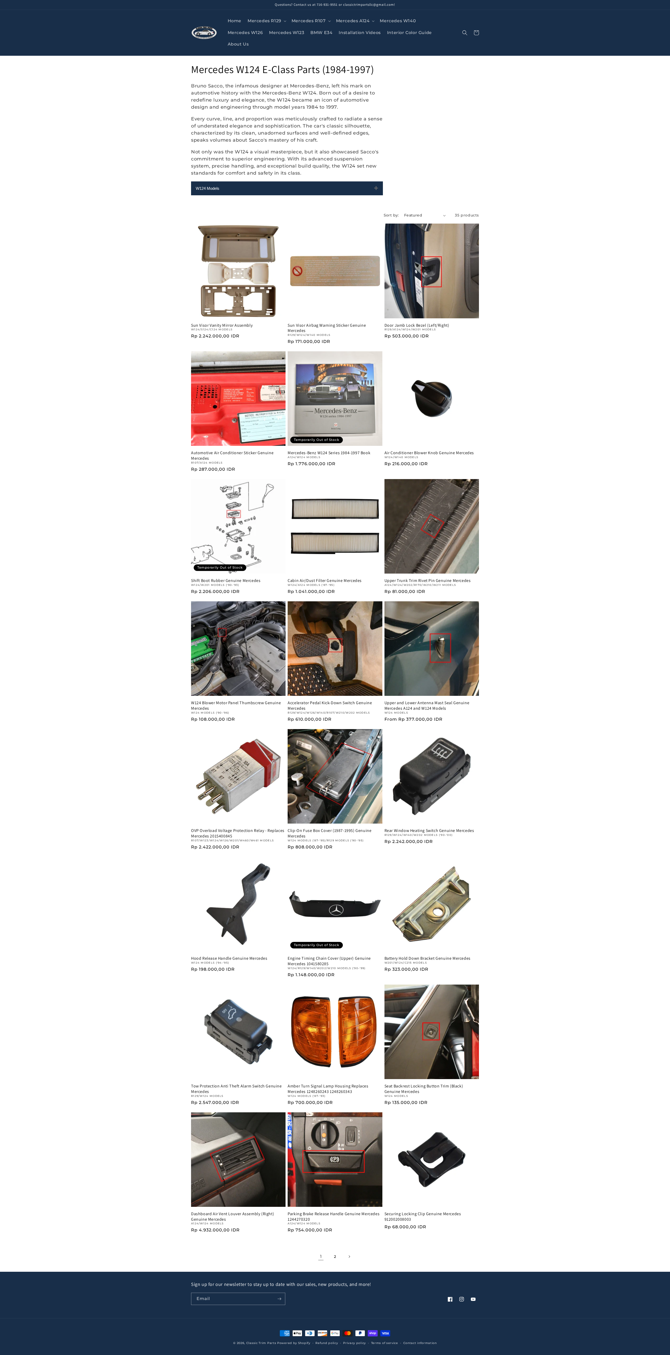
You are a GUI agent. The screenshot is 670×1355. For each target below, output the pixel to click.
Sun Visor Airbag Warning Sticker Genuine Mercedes (327, 328)
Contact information (420, 1343)
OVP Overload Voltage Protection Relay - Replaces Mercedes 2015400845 (237, 833)
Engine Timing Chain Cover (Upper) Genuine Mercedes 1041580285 (329, 961)
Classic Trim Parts (261, 1343)
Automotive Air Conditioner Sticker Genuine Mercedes (232, 455)
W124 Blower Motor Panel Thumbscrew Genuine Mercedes (236, 705)
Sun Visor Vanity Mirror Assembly (222, 325)
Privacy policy (354, 1343)
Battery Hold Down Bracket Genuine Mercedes (427, 958)
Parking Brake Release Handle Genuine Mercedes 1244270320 (333, 1216)
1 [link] (321, 1256)
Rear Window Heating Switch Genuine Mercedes (429, 830)
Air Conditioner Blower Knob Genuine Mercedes (429, 453)
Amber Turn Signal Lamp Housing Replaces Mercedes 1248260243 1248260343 (328, 1089)
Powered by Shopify (293, 1343)
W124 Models (207, 188)
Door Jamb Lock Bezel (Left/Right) (416, 325)
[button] (266, 21)
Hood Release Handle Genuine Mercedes (229, 958)
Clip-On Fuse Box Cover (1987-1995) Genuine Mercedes (329, 833)
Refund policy (326, 1343)
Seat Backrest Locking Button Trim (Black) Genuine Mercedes (423, 1089)
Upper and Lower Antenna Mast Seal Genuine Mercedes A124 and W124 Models (427, 705)
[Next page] (349, 1256)
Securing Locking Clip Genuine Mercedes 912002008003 (422, 1216)
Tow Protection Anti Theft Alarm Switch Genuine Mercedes (236, 1089)
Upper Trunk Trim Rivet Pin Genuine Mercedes (427, 580)
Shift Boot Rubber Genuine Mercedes (225, 580)
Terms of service (384, 1343)
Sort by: (391, 215)
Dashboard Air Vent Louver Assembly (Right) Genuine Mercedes (232, 1216)
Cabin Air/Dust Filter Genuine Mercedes (325, 580)
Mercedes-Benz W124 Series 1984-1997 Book (329, 453)
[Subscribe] (279, 1299)
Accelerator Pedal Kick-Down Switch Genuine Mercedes (330, 705)
